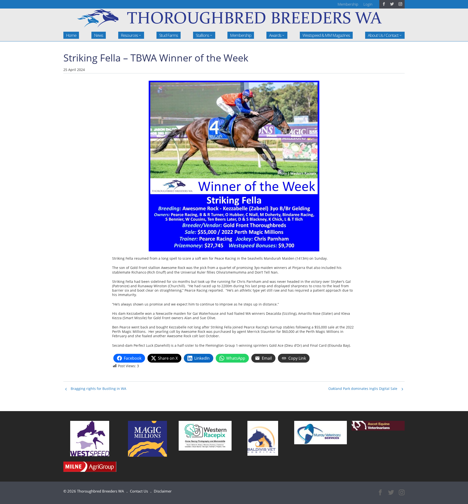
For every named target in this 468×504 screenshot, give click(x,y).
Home (71, 35)
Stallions (202, 35)
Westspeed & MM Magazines (326, 35)
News (98, 35)
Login (367, 4)
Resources (129, 35)
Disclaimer (163, 491)
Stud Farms (168, 35)
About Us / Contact (383, 35)
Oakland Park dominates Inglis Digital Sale (362, 388)
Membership (348, 4)
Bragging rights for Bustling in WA (98, 388)
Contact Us (139, 491)
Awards (275, 35)
